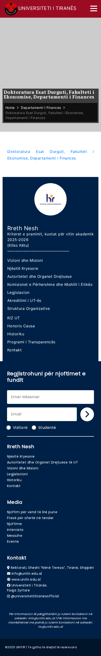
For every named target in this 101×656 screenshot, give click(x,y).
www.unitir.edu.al (26, 579)
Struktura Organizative (28, 308)
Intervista (15, 529)
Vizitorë (20, 427)
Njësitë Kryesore (22, 268)
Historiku (15, 334)
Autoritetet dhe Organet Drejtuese (39, 276)
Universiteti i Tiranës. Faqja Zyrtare (27, 588)
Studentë (47, 427)
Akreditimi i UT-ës (24, 300)
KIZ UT (13, 318)
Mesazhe (15, 535)
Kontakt (14, 350)
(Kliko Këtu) (18, 245)
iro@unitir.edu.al (50, 627)
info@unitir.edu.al (27, 573)
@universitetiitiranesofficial (35, 596)
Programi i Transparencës (31, 342)
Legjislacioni (17, 474)
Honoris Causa (21, 326)
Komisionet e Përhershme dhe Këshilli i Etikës (50, 284)
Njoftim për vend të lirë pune (32, 512)
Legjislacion (18, 292)
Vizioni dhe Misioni (25, 260)
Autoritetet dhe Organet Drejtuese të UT (42, 462)
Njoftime (14, 523)
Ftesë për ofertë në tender (30, 518)
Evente (13, 541)
